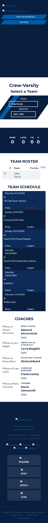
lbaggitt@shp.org (32, 352)
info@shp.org (34, 435)
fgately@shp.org (32, 378)
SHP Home (24, 22)
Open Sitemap (24, 518)
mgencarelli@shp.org (32, 394)
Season (23, 109)
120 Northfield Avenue (24, 426)
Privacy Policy (16, 515)
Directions (24, 439)
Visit (24, 473)
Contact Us (13, 439)
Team (23, 99)
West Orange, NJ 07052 (24, 429)
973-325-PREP (14, 435)
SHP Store (35, 439)
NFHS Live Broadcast (25, 17)
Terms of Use (32, 515)
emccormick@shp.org (32, 337)
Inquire (24, 462)
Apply (24, 485)
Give (24, 497)
